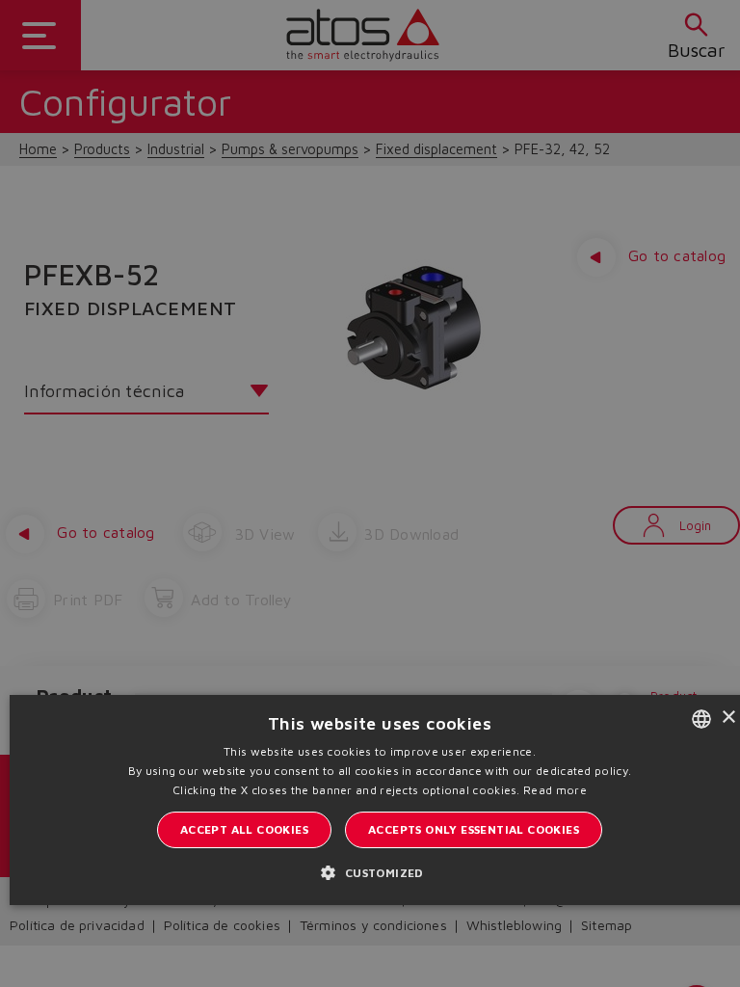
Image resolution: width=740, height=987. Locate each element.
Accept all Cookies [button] (244, 829)
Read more (555, 790)
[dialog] (370, 493)
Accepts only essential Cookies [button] (473, 829)
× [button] (728, 717)
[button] (379, 872)
